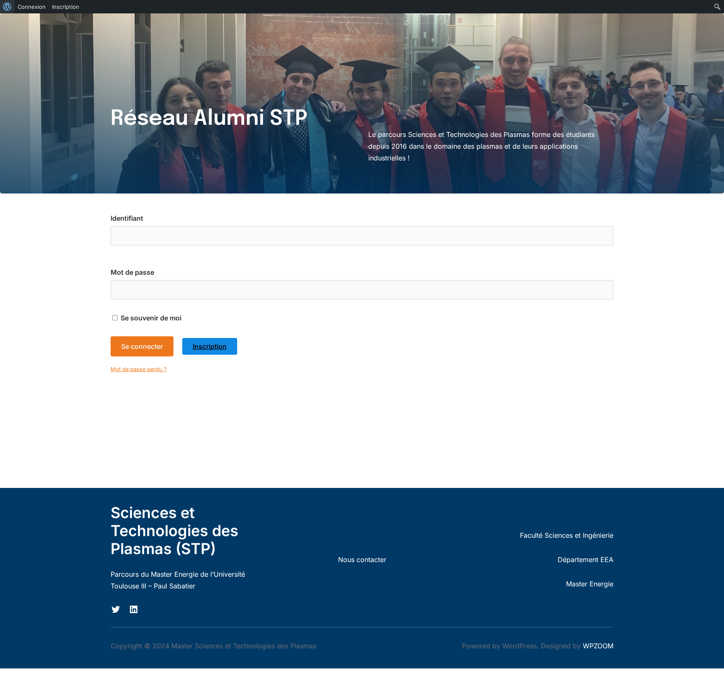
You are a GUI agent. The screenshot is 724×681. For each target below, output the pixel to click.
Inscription (210, 346)
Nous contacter (362, 559)
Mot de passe (132, 272)
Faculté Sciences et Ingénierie (566, 535)
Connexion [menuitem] (32, 6)
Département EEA (585, 559)
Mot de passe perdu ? (139, 369)
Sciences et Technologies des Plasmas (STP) (174, 530)
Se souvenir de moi (150, 318)
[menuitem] (7, 6)
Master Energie (589, 584)
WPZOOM (598, 646)
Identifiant (127, 218)
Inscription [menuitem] (65, 6)
